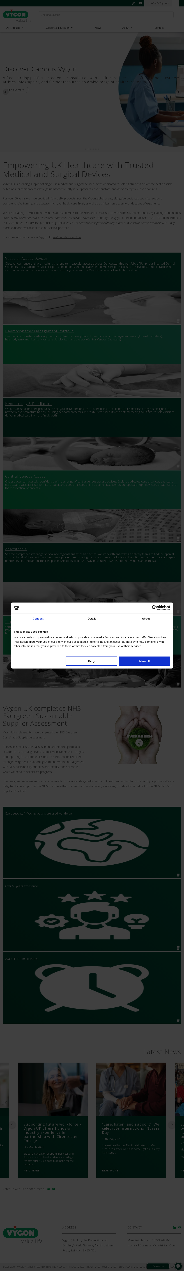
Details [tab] (92, 618)
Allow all (144, 661)
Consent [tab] (38, 618)
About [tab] (146, 618)
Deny (91, 661)
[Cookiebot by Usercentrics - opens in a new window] (154, 608)
